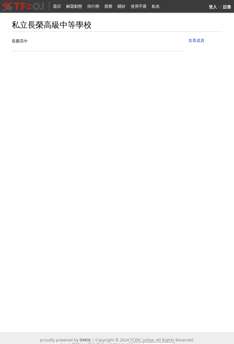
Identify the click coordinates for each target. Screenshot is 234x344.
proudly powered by (65, 340)
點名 (156, 6)
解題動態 (74, 6)
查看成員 (196, 40)
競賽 (108, 6)
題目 (57, 6)
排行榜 (93, 6)
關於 (122, 6)
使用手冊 (139, 6)
